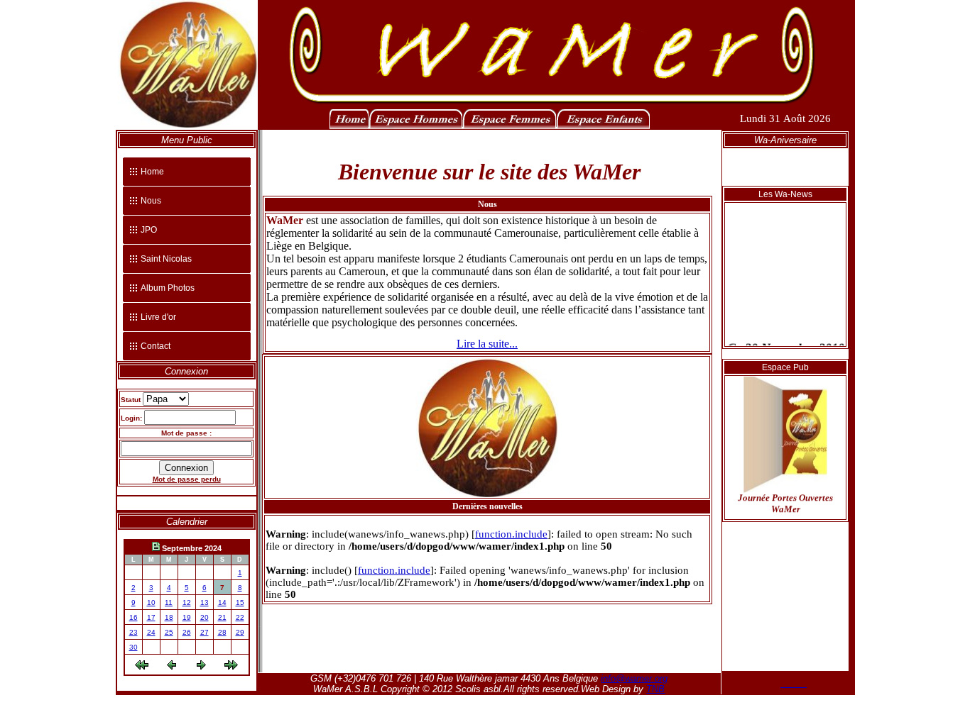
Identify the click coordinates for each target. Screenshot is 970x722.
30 (133, 647)
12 (186, 602)
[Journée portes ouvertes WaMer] (785, 485)
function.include (511, 534)
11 (169, 602)
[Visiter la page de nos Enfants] (603, 126)
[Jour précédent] (171, 667)
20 (204, 617)
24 (151, 632)
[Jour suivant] (201, 667)
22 (240, 617)
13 (204, 602)
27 (204, 632)
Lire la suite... (487, 344)
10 (151, 602)
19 (186, 617)
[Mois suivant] (231, 667)
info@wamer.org (634, 678)
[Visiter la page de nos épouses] (509, 126)
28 (222, 632)
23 (133, 632)
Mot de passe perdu (187, 479)
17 (151, 617)
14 (222, 602)
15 (240, 602)
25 (169, 632)
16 (133, 617)
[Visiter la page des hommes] (415, 126)
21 (222, 617)
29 (240, 632)
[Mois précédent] (141, 667)
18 (169, 617)
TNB (655, 689)
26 (186, 632)
